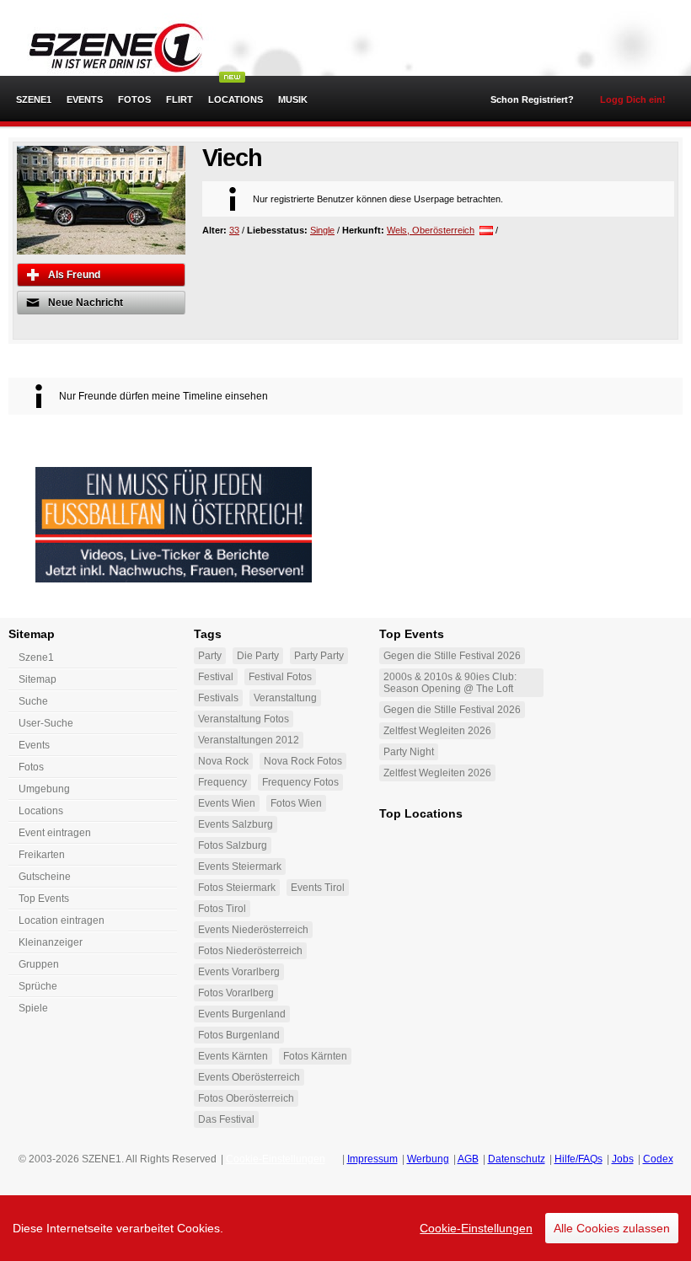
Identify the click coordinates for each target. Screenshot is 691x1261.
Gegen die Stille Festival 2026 (452, 656)
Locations (235, 99)
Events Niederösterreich (253, 930)
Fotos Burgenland (239, 1035)
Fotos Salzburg (232, 845)
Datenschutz (516, 1159)
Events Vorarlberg (239, 972)
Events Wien (226, 803)
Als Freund (74, 275)
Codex (658, 1159)
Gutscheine (45, 877)
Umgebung (44, 789)
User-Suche (46, 723)
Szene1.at (107, 46)
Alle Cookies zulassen (612, 1228)
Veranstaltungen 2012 (248, 740)
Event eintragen (55, 833)
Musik (293, 99)
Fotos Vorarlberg (236, 993)
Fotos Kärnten (315, 1056)
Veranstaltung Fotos (243, 719)
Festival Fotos (280, 677)
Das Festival (226, 1119)
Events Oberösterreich (249, 1077)
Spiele (33, 1008)
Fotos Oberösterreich (246, 1098)
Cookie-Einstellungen (476, 1228)
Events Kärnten (233, 1056)
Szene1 (36, 657)
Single (322, 230)
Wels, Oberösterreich (430, 230)
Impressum (372, 1159)
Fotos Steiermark (237, 887)
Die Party (258, 656)
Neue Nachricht (85, 303)
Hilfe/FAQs (578, 1159)
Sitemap (37, 679)
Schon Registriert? (532, 99)
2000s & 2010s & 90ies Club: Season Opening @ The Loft (450, 683)
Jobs (623, 1159)
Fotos (134, 99)
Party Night (408, 752)
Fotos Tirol (222, 909)
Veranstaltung (285, 698)
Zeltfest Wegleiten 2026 (437, 731)
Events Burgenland (242, 1014)
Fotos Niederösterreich (250, 951)
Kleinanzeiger (51, 942)
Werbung (428, 1159)
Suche (33, 701)
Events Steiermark (239, 866)
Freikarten (42, 855)
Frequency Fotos (300, 782)
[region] (345, 1228)
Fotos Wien (296, 803)
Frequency (222, 782)
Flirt (179, 99)
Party (210, 656)
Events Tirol (318, 887)
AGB (468, 1159)
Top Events (44, 898)
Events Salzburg (235, 824)
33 (234, 230)
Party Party (319, 656)
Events (85, 99)
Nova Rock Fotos (303, 761)
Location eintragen (61, 920)
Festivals (218, 698)
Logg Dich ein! (633, 99)
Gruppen (39, 964)
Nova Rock (223, 761)
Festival (215, 677)
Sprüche (38, 986)
